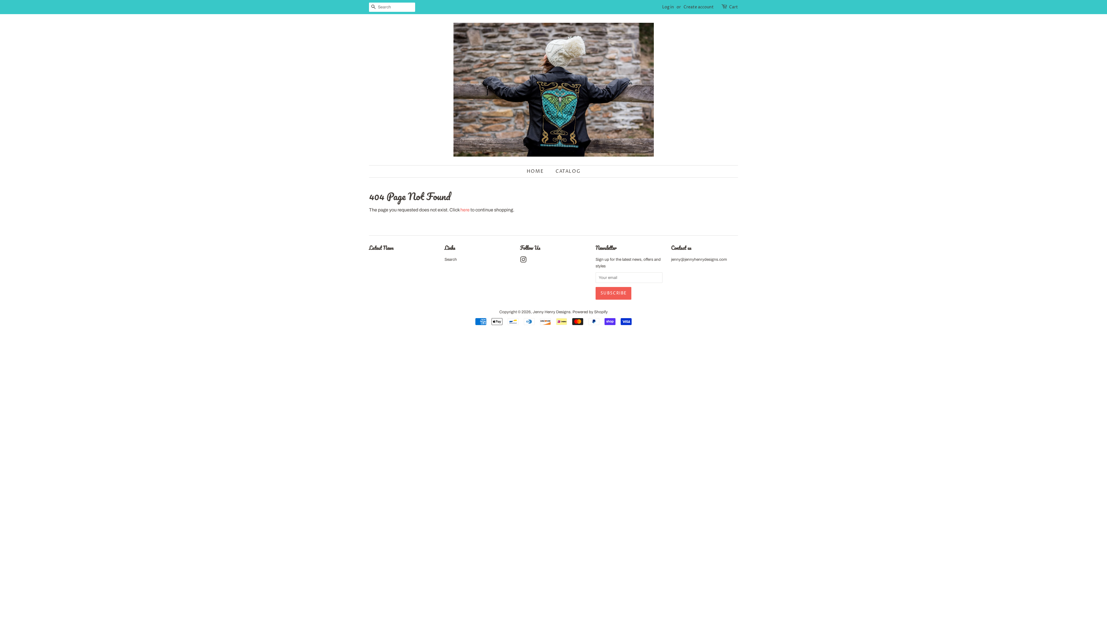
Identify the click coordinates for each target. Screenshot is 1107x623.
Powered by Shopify (590, 312)
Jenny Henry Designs (552, 312)
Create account (699, 7)
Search (451, 259)
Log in (668, 7)
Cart (733, 7)
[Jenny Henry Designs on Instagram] (523, 261)
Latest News (381, 248)
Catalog (568, 171)
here (465, 209)
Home (535, 171)
